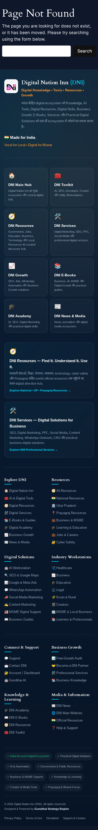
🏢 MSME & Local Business (72, 612)
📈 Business (61, 575)
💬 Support (12, 658)
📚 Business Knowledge (69, 680)
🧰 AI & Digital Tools (19, 498)
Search (84, 50)
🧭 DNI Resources (17, 725)
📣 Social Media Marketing (23, 597)
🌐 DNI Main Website (67, 713)
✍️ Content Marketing (19, 605)
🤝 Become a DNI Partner (70, 666)
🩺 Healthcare (62, 568)
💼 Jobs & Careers (65, 535)
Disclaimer (52, 818)
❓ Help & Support (65, 728)
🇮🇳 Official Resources (67, 720)
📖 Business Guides (19, 620)
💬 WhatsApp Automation (22, 590)
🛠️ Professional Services (70, 673)
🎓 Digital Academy (18, 528)
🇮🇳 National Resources (68, 498)
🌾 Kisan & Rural (64, 597)
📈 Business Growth (19, 535)
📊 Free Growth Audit (67, 658)
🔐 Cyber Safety (63, 542)
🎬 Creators (60, 605)
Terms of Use (34, 818)
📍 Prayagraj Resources (69, 513)
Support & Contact (74, 818)
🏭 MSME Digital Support (22, 612)
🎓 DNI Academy (16, 710)
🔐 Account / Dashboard (22, 673)
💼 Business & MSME (68, 520)
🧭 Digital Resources (19, 506)
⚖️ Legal (58, 590)
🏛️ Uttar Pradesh (64, 506)
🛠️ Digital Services (18, 513)
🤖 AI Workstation (17, 568)
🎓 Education (61, 583)
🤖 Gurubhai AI (15, 680)
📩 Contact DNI (15, 666)
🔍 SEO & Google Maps (21, 575)
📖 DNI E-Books (16, 718)
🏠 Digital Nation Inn (18, 491)
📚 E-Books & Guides (20, 520)
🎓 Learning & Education (69, 528)
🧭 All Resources (64, 491)
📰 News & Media (17, 542)
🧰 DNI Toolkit (14, 733)
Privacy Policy (13, 818)
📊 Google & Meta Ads (20, 583)
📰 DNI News (61, 706)
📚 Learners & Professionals (72, 620)
